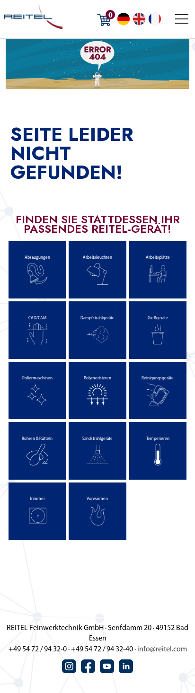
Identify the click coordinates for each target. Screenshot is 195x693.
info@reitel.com (162, 649)
